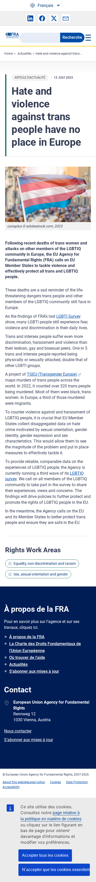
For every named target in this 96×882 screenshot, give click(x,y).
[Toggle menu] (87, 37)
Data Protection (77, 782)
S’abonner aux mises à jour (34, 671)
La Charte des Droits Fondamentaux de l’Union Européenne (45, 647)
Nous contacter (17, 731)
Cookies (55, 782)
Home (8, 53)
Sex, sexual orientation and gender (41, 574)
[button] (30, 18)
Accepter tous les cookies (45, 855)
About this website (15, 782)
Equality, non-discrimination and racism (45, 563)
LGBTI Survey (68, 316)
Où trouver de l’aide (27, 657)
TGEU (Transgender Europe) (52, 374)
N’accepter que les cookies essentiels (56, 869)
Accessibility (11, 787)
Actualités (24, 53)
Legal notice (36, 782)
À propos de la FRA (27, 636)
